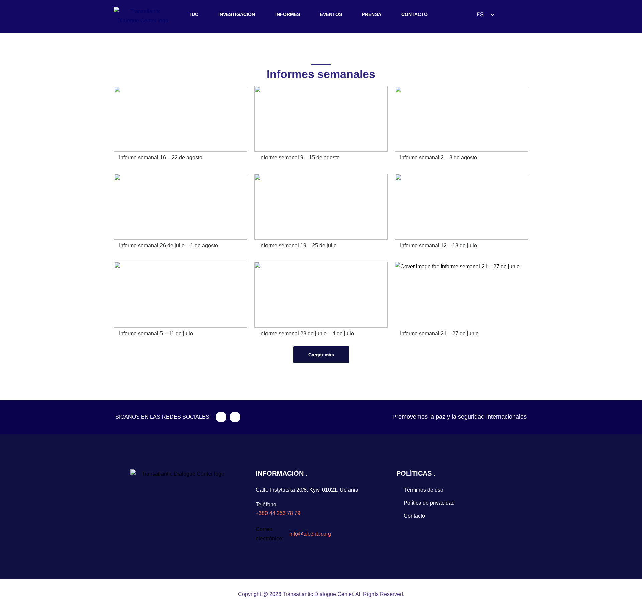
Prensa (371, 14)
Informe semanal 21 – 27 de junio (439, 333)
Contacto (414, 14)
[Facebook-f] (221, 417)
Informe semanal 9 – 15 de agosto (299, 157)
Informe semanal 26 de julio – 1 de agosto (168, 245)
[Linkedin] (235, 417)
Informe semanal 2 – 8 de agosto (438, 157)
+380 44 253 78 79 (278, 513)
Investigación (236, 14)
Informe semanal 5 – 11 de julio (156, 333)
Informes (287, 14)
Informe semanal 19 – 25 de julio (298, 245)
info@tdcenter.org (310, 534)
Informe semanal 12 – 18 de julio (438, 245)
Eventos (331, 14)
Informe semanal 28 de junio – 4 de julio (306, 333)
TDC (193, 14)
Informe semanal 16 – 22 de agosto (160, 157)
